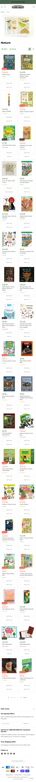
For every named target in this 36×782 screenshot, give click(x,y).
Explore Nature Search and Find (26, 217)
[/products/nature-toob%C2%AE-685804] (9, 99)
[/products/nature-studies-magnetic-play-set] (26, 596)
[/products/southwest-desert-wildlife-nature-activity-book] (26, 383)
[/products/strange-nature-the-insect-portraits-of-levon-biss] (26, 274)
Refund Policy (18, 775)
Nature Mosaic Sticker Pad (8, 574)
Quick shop (9, 83)
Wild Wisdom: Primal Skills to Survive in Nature (8, 288)
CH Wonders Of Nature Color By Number (26, 181)
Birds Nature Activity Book (25, 361)
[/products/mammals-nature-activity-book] (9, 420)
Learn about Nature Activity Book (7, 469)
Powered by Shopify (18, 779)
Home (2, 12)
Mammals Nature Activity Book (7, 434)
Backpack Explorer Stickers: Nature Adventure (25, 76)
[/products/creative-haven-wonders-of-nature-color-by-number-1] (26, 168)
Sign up (26, 723)
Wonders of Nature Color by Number (27, 252)
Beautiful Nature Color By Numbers (9, 217)
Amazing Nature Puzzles (9, 361)
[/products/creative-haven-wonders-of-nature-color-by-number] (26, 239)
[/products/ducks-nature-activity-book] (9, 383)
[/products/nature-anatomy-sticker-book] (26, 525)
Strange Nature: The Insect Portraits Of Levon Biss (27, 288)
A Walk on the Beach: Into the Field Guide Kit (26, 574)
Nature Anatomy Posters (27, 111)
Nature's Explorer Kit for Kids (26, 434)
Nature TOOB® (6, 111)
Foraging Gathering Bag (9, 678)
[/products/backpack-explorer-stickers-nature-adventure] (26, 62)
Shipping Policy (9, 775)
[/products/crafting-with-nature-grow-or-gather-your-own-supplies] (26, 311)
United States (17, 761)
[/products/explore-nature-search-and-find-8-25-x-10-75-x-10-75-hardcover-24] (26, 203)
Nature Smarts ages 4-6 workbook (26, 679)
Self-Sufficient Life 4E (8, 609)
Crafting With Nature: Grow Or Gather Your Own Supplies (26, 325)
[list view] (33, 49)
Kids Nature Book (7, 644)
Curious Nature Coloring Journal (8, 252)
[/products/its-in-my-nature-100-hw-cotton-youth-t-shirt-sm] (9, 168)
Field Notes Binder (25, 644)
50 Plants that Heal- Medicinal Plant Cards (8, 539)
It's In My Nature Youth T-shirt (8, 181)
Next (25, 697)
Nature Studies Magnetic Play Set (26, 610)
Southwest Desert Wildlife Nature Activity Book (26, 397)
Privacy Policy (27, 775)
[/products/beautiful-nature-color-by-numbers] (9, 203)
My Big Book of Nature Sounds (26, 469)
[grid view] (29, 49)
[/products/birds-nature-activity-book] (26, 348)
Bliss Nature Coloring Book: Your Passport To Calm (8, 325)
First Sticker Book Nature (9, 145)
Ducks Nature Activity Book (8, 397)
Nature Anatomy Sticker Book (26, 538)
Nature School (6, 74)
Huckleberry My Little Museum (26, 146)
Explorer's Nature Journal (9, 504)
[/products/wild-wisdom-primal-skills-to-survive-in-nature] (9, 274)
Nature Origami (24, 504)
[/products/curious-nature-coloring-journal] (9, 239)
